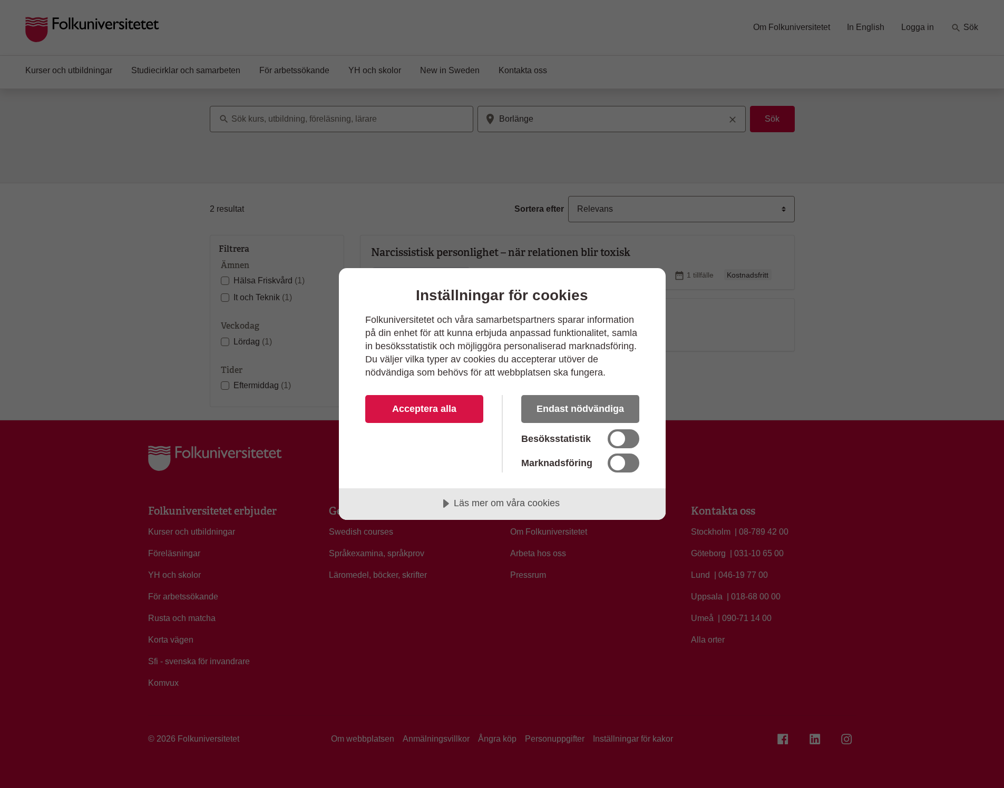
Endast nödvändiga (580, 408)
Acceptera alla (424, 408)
